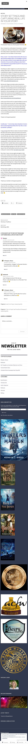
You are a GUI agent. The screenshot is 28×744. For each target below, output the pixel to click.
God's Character (4, 385)
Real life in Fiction (6, 214)
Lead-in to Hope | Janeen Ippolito (14, 304)
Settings (14, 214)
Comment (22, 331)
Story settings (21, 214)
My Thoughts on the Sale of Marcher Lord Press (11, 365)
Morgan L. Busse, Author (8, 721)
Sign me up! (4, 412)
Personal (3, 390)
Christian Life (4, 382)
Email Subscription (6, 402)
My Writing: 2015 (5, 226)
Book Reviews (4, 380)
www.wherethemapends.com (11, 80)
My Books (3, 362)
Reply (5, 255)
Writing (3, 13)
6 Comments (20, 23)
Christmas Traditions (6, 221)
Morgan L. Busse (13, 23)
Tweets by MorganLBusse (6, 716)
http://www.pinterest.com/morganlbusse (11, 98)
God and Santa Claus (5, 367)
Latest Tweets (5, 712)
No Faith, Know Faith (19, 149)
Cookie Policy (4, 738)
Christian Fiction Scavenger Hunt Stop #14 (10, 370)
